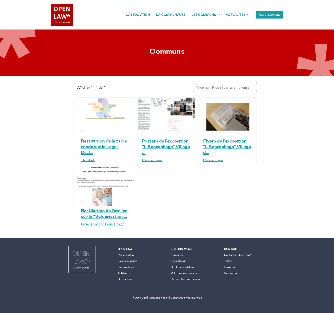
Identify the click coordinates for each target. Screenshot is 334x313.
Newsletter (230, 273)
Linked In (229, 267)
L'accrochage (152, 160)
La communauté (127, 260)
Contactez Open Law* (237, 254)
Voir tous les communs (184, 273)
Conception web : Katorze (186, 297)
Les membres (126, 267)
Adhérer (123, 273)
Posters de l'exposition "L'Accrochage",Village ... (166, 146)
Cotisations (125, 279)
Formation (177, 254)
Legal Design (178, 260)
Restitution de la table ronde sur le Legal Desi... (104, 146)
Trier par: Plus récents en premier (223, 87)
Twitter (228, 260)
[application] (218, 14)
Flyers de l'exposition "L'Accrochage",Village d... (227, 146)
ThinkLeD (88, 160)
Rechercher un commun (185, 279)
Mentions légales (158, 297)
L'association (126, 254)
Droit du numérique (182, 267)
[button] (269, 15)
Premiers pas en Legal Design (102, 224)
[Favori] (82, 131)
